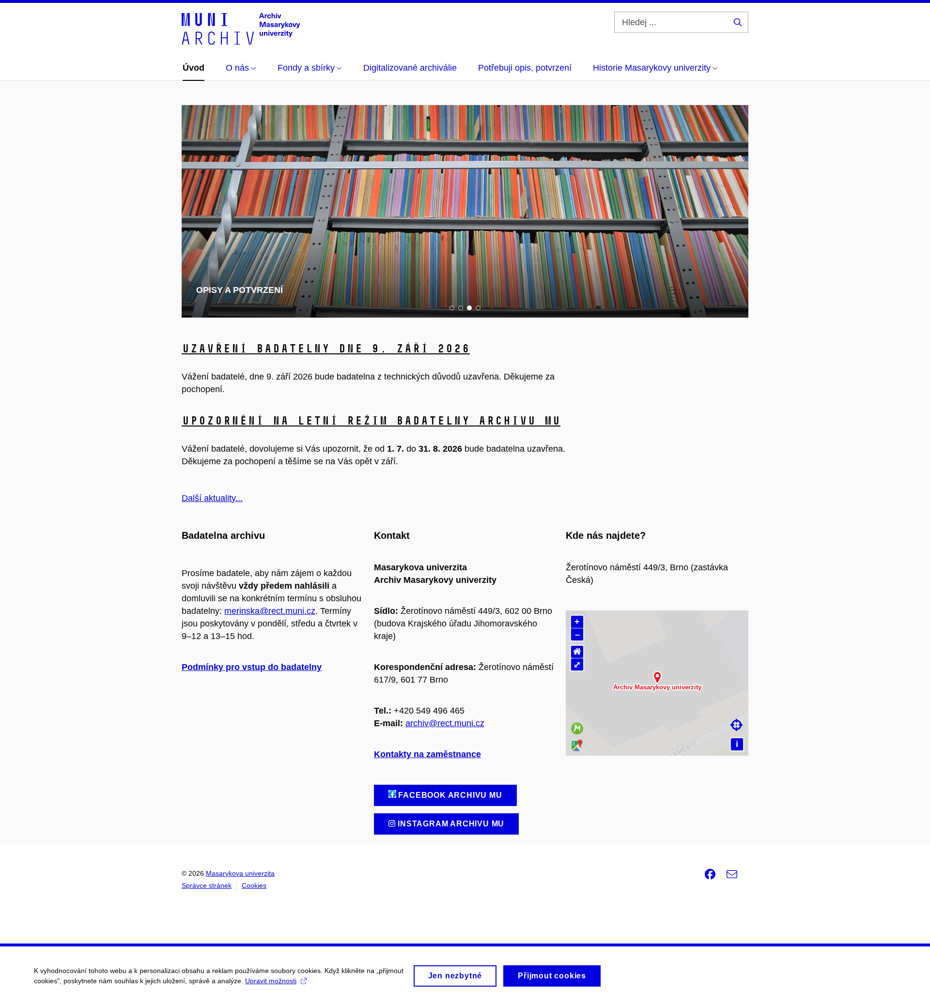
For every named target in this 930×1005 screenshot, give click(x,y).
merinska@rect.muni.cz (269, 611)
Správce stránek (207, 885)
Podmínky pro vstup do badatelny (252, 667)
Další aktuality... (212, 498)
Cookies (254, 885)
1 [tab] (452, 307)
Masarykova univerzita (240, 873)
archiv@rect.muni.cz (444, 723)
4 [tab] (478, 307)
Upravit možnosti (270, 981)
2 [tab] (460, 307)
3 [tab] (469, 307)
